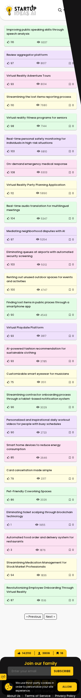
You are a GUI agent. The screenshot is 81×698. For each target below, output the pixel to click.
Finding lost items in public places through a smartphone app (37, 304)
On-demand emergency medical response (36, 164)
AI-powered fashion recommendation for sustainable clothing (36, 351)
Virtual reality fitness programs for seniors (36, 118)
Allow (67, 687)
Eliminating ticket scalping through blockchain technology (39, 514)
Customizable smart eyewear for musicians (37, 374)
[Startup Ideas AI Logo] (78, 671)
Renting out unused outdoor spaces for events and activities (39, 279)
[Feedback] (3, 677)
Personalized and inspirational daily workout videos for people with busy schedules (38, 422)
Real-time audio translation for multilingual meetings (37, 208)
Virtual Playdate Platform (24, 327)
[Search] (60, 10)
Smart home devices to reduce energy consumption (33, 447)
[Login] (66, 10)
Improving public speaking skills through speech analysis (35, 32)
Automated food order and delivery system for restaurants (40, 539)
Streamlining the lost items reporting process (38, 97)
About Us (13, 696)
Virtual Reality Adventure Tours (28, 76)
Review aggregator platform (27, 55)
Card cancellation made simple (29, 470)
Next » (50, 616)
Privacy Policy (65, 696)
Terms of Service (38, 696)
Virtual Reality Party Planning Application (35, 185)
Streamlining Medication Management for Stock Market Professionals (36, 564)
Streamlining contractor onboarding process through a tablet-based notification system (38, 397)
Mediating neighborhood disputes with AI (35, 231)
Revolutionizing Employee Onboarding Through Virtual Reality (39, 590)
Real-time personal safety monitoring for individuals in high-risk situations (36, 141)
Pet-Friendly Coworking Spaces (28, 491)
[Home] (20, 10)
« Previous (33, 616)
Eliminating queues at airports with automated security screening (39, 254)
